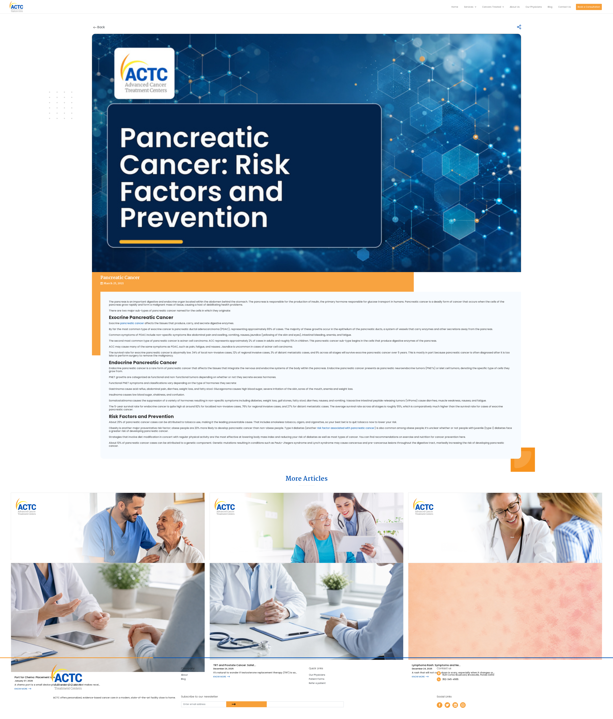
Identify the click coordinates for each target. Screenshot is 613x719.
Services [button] (469, 6)
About (184, 674)
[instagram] (463, 704)
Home (454, 6)
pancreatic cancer (132, 323)
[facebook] (439, 704)
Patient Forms (316, 679)
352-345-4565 (450, 679)
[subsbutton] (246, 704)
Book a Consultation (589, 6)
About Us (515, 6)
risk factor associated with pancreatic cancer (346, 428)
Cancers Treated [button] (492, 6)
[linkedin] (455, 704)
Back (101, 27)
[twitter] (447, 704)
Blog (550, 6)
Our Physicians (534, 6)
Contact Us (564, 6)
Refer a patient (317, 683)
